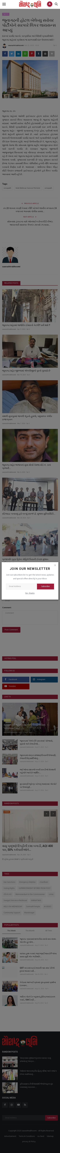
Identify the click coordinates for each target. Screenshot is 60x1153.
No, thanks (30, 593)
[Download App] (49, 4)
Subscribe (45, 586)
